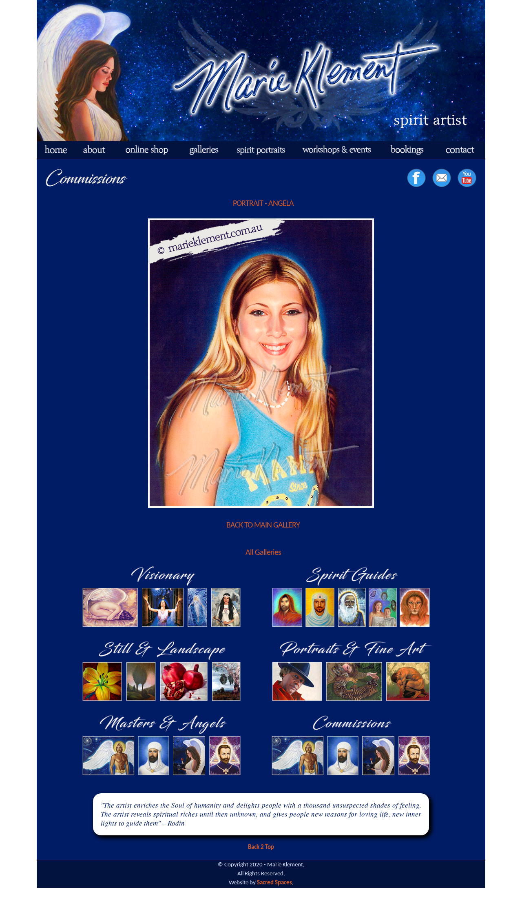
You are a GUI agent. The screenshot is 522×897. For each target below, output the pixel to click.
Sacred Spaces (274, 883)
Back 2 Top (261, 847)
